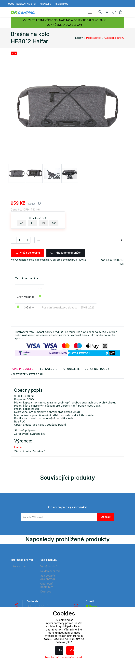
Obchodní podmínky (46, 585)
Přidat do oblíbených (68, 252)
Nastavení (61, 650)
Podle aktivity (93, 37)
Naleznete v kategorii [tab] (27, 374)
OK (72, 650)
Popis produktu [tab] (22, 368)
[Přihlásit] (107, 12)
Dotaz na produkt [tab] (98, 368)
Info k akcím (18, 566)
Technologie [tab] (47, 368)
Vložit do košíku (30, 252)
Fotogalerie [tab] (71, 368)
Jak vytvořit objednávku (47, 577)
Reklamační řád (50, 571)
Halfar (18, 447)
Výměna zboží (49, 566)
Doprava (45, 591)
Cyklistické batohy (114, 37)
